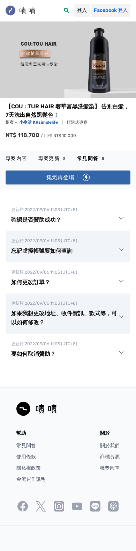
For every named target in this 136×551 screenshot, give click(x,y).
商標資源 (110, 457)
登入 (82, 10)
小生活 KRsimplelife (39, 122)
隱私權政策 (28, 468)
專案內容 (16, 158)
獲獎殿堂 (110, 468)
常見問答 (91, 158)
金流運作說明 (31, 479)
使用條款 (26, 457)
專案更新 (52, 158)
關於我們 (110, 446)
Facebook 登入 (111, 10)
